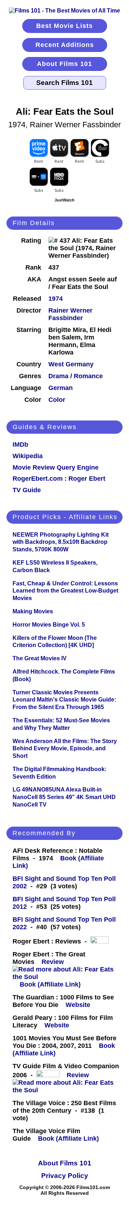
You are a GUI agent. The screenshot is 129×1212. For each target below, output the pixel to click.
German (60, 387)
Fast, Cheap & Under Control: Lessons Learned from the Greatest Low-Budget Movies (65, 591)
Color (56, 399)
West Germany (71, 364)
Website (78, 1004)
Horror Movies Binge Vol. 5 (49, 625)
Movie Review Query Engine (56, 467)
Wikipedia (28, 456)
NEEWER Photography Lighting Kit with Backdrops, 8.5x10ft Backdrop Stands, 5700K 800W (61, 542)
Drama (58, 376)
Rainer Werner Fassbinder (70, 314)
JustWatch (64, 200)
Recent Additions (64, 44)
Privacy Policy (64, 1175)
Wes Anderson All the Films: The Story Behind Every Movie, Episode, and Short (65, 748)
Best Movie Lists (64, 25)
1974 (55, 298)
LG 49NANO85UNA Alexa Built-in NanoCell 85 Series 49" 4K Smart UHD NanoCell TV (64, 797)
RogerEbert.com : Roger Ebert (59, 478)
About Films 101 (64, 63)
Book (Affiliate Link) (50, 984)
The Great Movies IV (40, 658)
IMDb (20, 444)
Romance (88, 376)
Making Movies (33, 611)
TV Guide (27, 490)
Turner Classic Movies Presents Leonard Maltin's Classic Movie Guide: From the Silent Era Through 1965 (64, 699)
